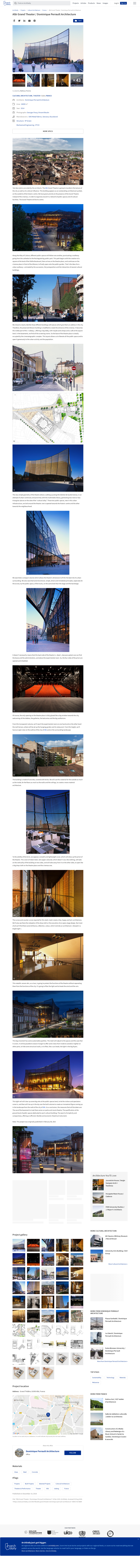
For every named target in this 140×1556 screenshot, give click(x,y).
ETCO (37, 125)
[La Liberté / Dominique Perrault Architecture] (96, 1338)
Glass (16, 1472)
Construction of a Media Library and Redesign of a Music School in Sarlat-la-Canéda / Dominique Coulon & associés (115, 1434)
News (99, 3)
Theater (36, 96)
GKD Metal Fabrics (35, 117)
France (49, 96)
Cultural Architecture (22, 96)
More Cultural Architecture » (118, 1264)
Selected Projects (44, 1484)
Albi (46, 188)
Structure (20, 121)
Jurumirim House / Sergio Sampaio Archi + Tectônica (115, 1183)
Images (105, 3)
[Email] (29, 20)
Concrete (35, 1472)
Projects (76, 3)
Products (91, 3)
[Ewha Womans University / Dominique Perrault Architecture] (96, 1353)
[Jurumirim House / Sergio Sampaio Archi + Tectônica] (98, 1184)
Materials (123, 1378)
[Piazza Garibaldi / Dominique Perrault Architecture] (96, 1323)
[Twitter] (19, 20)
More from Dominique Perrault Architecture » (112, 1361)
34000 (23, 104)
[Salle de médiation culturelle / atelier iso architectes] (96, 1419)
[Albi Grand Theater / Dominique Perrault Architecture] (19, 1245)
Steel (25, 1472)
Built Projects (29, 1484)
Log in (116, 3)
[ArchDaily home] (7, 3)
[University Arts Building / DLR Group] (96, 1256)
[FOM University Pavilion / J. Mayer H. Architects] (98, 1211)
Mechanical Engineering (25, 125)
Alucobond (53, 117)
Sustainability (96, 1378)
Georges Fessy (32, 112)
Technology (110, 1378)
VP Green (28, 121)
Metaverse (95, 1382)
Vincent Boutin (43, 112)
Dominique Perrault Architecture (37, 100)
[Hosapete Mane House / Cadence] (98, 1198)
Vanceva (46, 117)
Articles (83, 3)
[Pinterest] (34, 20)
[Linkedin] (24, 20)
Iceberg (56, 1489)
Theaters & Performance (22, 1489)
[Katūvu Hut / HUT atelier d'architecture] (96, 1404)
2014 (22, 108)
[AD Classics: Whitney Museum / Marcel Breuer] (96, 1241)
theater (38, 1489)
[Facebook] (14, 20)
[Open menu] (134, 3)
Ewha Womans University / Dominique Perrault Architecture (115, 1351)
